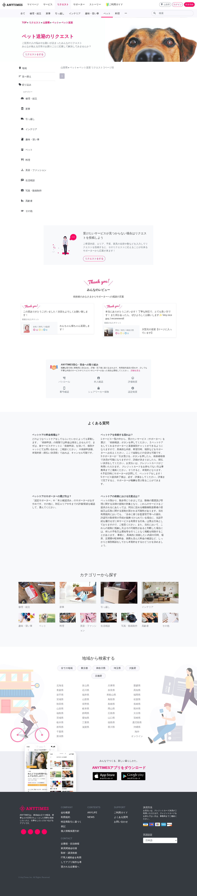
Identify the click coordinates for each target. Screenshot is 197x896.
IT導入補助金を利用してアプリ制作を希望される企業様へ (71, 862)
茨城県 (60, 718)
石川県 (85, 690)
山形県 (60, 708)
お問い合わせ (121, 822)
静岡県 (85, 713)
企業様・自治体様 (70, 843)
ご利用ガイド (121, 812)
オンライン (137, 736)
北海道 (60, 685)
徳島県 (111, 722)
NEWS (90, 817)
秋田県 (60, 704)
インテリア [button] (74, 13)
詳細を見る (135, 370)
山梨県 (85, 699)
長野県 (85, 704)
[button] (165, 4)
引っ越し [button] (59, 13)
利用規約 (65, 817)
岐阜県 (85, 708)
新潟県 (60, 736)
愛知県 (85, 718)
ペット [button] (107, 13)
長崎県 (137, 704)
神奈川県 (100, 668)
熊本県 (137, 708)
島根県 (111, 704)
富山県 (85, 685)
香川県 (111, 727)
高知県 (137, 690)
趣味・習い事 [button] (92, 13)
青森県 (60, 690)
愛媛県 (137, 685)
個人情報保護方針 (70, 831)
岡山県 (111, 708)
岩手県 (60, 694)
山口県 (111, 718)
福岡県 (137, 694)
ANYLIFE (92, 812)
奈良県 (111, 690)
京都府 (98, 676)
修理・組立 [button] (35, 13)
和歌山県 (111, 694)
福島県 (60, 713)
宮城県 (60, 699)
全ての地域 (67, 668)
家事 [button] (48, 13)
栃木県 (60, 722)
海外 (137, 731)
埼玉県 (117, 668)
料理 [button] (117, 13)
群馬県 (60, 727)
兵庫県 (111, 685)
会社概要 (65, 812)
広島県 (111, 713)
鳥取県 (111, 699)
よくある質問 (121, 817)
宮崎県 (137, 718)
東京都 (84, 668)
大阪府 (132, 668)
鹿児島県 (137, 722)
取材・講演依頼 (69, 853)
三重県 (85, 722)
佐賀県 (137, 699)
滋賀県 (85, 727)
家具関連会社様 (69, 848)
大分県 (137, 713)
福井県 (85, 694)
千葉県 (60, 731)
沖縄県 (137, 727)
